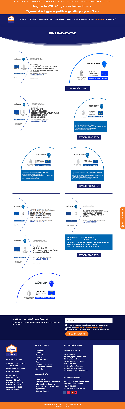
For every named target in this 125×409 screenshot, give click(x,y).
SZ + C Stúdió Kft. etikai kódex (47, 386)
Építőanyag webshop (44, 364)
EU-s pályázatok (42, 360)
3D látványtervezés (45, 19)
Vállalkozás (69, 19)
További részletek (89, 137)
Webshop (109, 19)
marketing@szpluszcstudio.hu (76, 370)
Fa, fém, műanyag (59, 19)
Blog (37, 362)
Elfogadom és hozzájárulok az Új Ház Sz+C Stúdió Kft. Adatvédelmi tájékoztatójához (86, 326)
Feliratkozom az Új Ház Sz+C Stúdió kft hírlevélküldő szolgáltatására (88, 329)
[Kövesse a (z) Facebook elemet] (64, 392)
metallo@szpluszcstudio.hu (74, 388)
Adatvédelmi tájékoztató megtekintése (89, 327)
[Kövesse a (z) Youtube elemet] (72, 392)
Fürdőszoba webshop (44, 367)
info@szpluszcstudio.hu (15, 368)
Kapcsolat (91, 19)
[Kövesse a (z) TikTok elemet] (76, 392)
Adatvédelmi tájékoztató (45, 384)
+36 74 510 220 (70, 386)
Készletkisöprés (81, 19)
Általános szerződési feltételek (48, 382)
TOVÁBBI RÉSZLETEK (77, 88)
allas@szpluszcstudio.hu (73, 368)
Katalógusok (40, 350)
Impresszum (40, 389)
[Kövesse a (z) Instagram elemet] (68, 392)
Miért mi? (23, 19)
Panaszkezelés (41, 379)
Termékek (32, 19)
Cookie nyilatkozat (43, 391)
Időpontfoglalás (100, 19)
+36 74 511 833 (12, 366)
